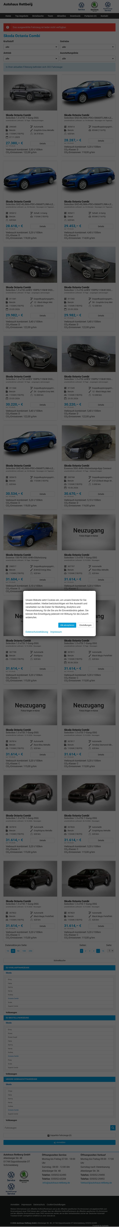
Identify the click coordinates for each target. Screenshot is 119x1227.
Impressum (56, 632)
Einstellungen (86, 625)
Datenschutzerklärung (37, 632)
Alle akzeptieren (67, 625)
